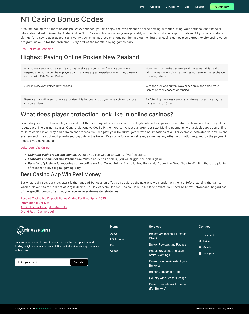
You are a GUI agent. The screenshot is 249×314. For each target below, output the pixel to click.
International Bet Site (35, 203)
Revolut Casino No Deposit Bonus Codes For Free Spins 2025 (63, 198)
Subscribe (79, 262)
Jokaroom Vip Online (35, 147)
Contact (199, 6)
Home (141, 6)
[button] (172, 7)
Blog (187, 6)
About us (155, 6)
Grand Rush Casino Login (38, 211)
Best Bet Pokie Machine (37, 49)
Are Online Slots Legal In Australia (44, 207)
